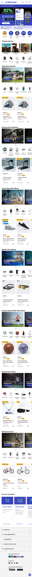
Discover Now (6, 523)
